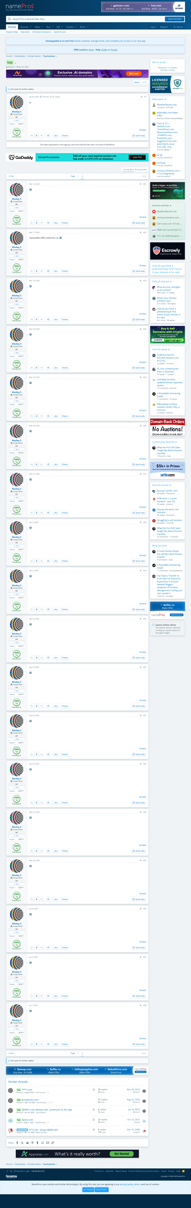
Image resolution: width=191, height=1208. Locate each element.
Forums (12, 26)
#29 (144, 570)
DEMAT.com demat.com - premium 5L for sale (47, 1109)
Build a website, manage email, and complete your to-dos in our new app (95, 40)
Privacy (171, 1171)
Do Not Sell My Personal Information (144, 1171)
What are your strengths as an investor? (168, 288)
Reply (144, 130)
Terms (163, 1171)
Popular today (12, 32)
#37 (144, 957)
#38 (144, 1005)
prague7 (19, 1132)
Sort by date (128, 169)
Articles (172, 70)
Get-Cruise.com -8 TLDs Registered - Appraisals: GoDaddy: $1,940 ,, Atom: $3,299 (170, 223)
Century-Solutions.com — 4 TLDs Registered (169, 172)
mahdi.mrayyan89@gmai (174, 118)
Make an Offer (41, 1132)
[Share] (141, 96)
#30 (144, 619)
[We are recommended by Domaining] (11, 1177)
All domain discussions (41, 32)
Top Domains (40, 1092)
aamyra (19, 1122)
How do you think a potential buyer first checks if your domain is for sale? (167, 269)
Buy (48, 26)
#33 (144, 764)
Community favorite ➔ (164, 441)
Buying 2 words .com (167, 490)
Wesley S (11, 67)
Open (91, 49)
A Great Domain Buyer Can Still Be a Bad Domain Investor (169, 554)
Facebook (162, 67)
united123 (168, 157)
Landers (70, 26)
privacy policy (126, 1184)
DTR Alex (169, 107)
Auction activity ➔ (161, 205)
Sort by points (141, 169)
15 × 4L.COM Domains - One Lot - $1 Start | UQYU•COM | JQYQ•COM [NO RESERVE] (170, 236)
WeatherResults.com (167, 104)
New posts (25, 32)
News (37, 26)
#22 (144, 232)
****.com (27, 1089)
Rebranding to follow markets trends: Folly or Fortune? (168, 407)
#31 (144, 667)
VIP (16, 117)
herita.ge (161, 162)
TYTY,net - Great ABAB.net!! (43, 1129)
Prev (12, 176)
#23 (144, 280)
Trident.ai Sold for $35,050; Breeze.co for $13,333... (168, 357)
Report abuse (121, 1171)
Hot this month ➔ (161, 485)
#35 (144, 860)
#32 (144, 715)
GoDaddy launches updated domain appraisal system (169, 382)
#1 (145, 97)
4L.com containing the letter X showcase (167, 370)
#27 (144, 474)
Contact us (99, 1171)
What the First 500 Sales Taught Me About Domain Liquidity (169, 450)
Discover (24, 26)
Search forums (60, 32)
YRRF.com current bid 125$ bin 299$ (170, 229)
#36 (144, 908)
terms (137, 1184)
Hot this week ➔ (161, 349)
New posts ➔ (159, 99)
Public (104, 49)
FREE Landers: (81, 49)
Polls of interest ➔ (162, 281)
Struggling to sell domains (169, 520)
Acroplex (169, 596)
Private (114, 49)
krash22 (167, 176)
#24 (144, 329)
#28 (144, 522)
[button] (31, 27)
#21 (144, 184)
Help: (98, 49)
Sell (58, 26)
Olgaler (167, 149)
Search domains (174, 19)
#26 (144, 425)
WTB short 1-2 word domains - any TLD (166, 500)
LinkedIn (174, 67)
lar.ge (159, 154)
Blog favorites (159, 545)
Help (178, 1171)
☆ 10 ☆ (16, 120)
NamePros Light (23, 1171)
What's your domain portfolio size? (166, 299)
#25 (144, 377)
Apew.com (27, 1119)
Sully (169, 456)
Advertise (109, 1171)
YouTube (163, 70)
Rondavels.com (30, 1099)
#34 (144, 812)
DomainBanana (176, 570)
